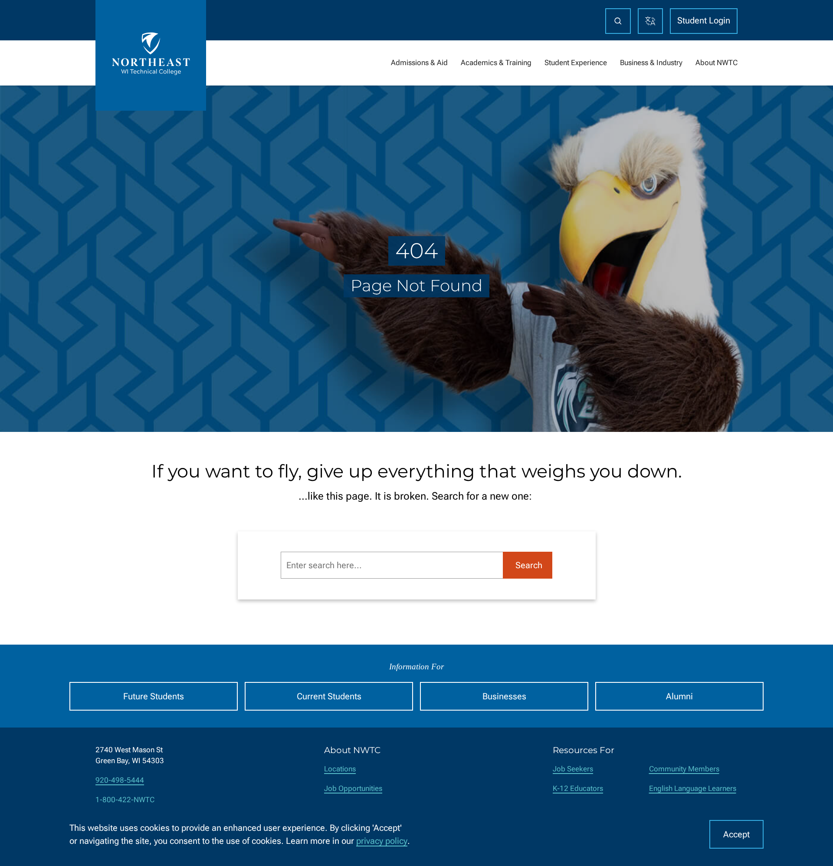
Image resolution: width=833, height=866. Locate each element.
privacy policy (381, 841)
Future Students (153, 696)
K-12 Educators (578, 788)
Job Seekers (573, 769)
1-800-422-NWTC (124, 800)
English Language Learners (692, 788)
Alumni (679, 696)
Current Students (329, 696)
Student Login (703, 20)
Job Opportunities (353, 788)
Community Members (684, 769)
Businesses (504, 696)
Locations (340, 769)
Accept (736, 834)
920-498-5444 (119, 780)
